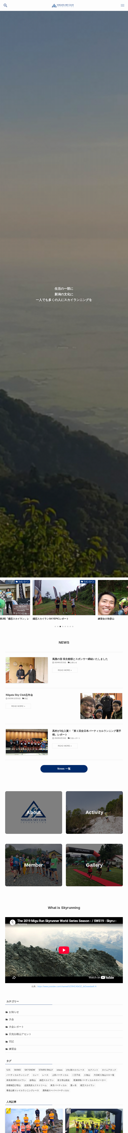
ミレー (35, 1075)
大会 (11, 1019)
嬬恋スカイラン (46, 1080)
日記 (11, 1041)
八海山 (87, 1075)
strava (59, 1070)
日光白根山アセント (20, 1034)
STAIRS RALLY (46, 1070)
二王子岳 (76, 1075)
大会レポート (16, 1026)
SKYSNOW (30, 1070)
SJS (8, 1070)
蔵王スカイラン (87, 1085)
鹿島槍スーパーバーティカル (56, 1090)
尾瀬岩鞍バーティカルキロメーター (89, 1080)
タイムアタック (109, 1070)
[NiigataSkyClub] (64, 5)
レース (45, 1075)
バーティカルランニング (17, 1075)
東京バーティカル (58, 1085)
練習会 (12, 1049)
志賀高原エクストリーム (35, 1085)
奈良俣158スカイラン (16, 1080)
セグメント (93, 1070)
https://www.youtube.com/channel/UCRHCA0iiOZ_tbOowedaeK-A (66, 986)
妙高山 (33, 1080)
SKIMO (17, 1070)
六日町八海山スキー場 (104, 1075)
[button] (5, 5)
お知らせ (14, 1012)
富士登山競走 (63, 1080)
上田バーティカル (60, 1075)
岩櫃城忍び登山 (13, 1085)
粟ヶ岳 (73, 1085)
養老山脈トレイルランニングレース (22, 1090)
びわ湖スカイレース (75, 1070)
